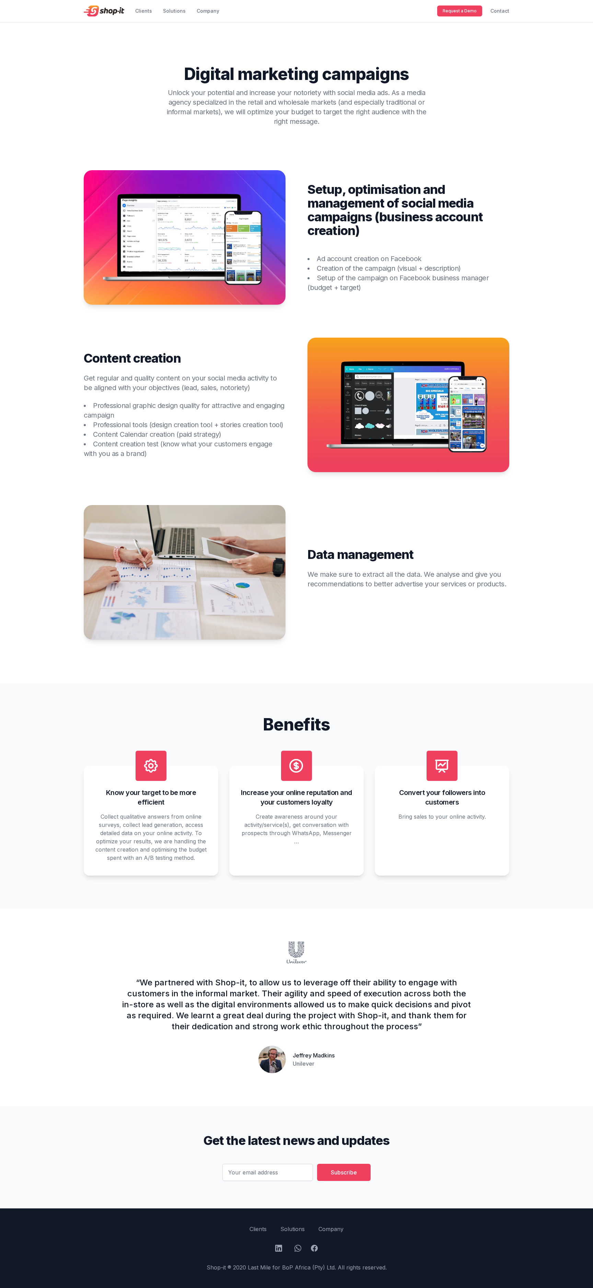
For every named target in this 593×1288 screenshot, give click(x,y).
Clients (143, 11)
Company (208, 11)
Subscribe (344, 1172)
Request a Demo (460, 10)
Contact (499, 11)
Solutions (174, 11)
